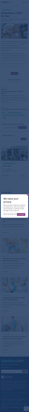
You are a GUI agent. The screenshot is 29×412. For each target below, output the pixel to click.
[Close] (28, 194)
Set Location (21, 214)
